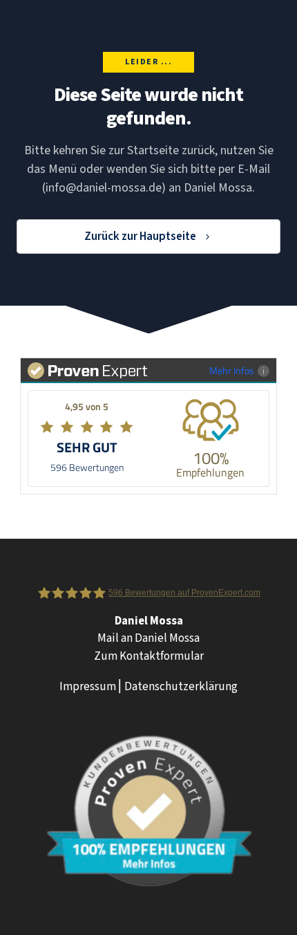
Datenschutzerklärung (181, 686)
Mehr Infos (231, 370)
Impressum (87, 686)
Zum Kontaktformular (149, 656)
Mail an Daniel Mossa (148, 638)
